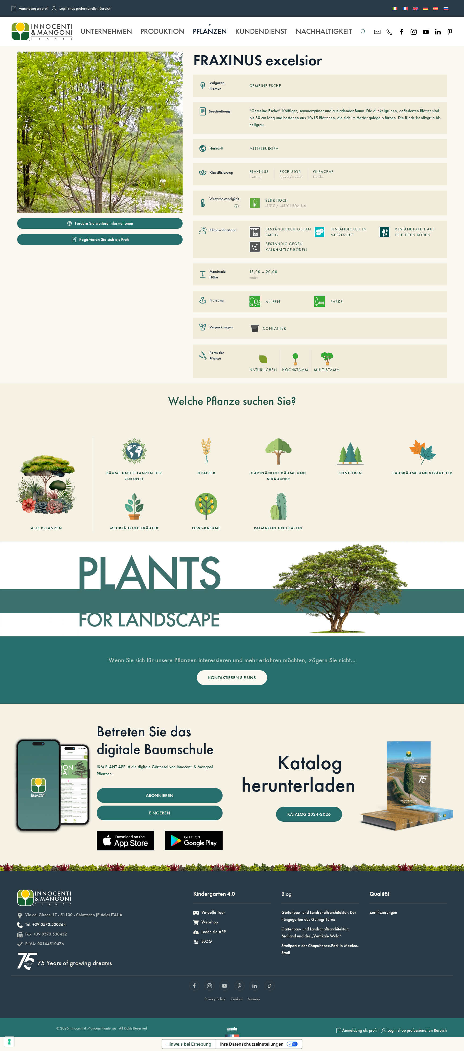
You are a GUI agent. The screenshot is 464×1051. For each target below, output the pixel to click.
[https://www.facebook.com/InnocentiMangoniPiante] (401, 31)
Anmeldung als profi (34, 8)
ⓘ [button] (236, 206)
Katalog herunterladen (298, 773)
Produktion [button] (162, 31)
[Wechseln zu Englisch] (415, 8)
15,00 (255, 271)
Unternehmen (106, 31)
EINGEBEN (159, 813)
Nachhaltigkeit (324, 31)
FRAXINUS (259, 171)
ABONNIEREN (159, 795)
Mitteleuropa (264, 148)
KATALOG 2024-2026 (309, 814)
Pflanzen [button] (210, 31)
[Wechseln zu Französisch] (405, 8)
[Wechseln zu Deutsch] (426, 8)
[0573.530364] (389, 31)
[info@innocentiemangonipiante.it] (377, 31)
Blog (286, 893)
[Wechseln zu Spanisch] (436, 8)
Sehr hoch (276, 200)
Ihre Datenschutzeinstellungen (252, 1044)
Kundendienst (261, 31)
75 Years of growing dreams (74, 963)
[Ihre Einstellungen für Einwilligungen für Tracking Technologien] (9, 1041)
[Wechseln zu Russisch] (446, 8)
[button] (363, 31)
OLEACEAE (323, 171)
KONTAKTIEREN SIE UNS (232, 677)
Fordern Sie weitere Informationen (104, 223)
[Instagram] (413, 31)
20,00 (272, 271)
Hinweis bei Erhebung (188, 1044)
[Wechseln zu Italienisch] (395, 8)
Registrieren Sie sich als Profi (104, 239)
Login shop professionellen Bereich (85, 8)
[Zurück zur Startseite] (41, 31)
